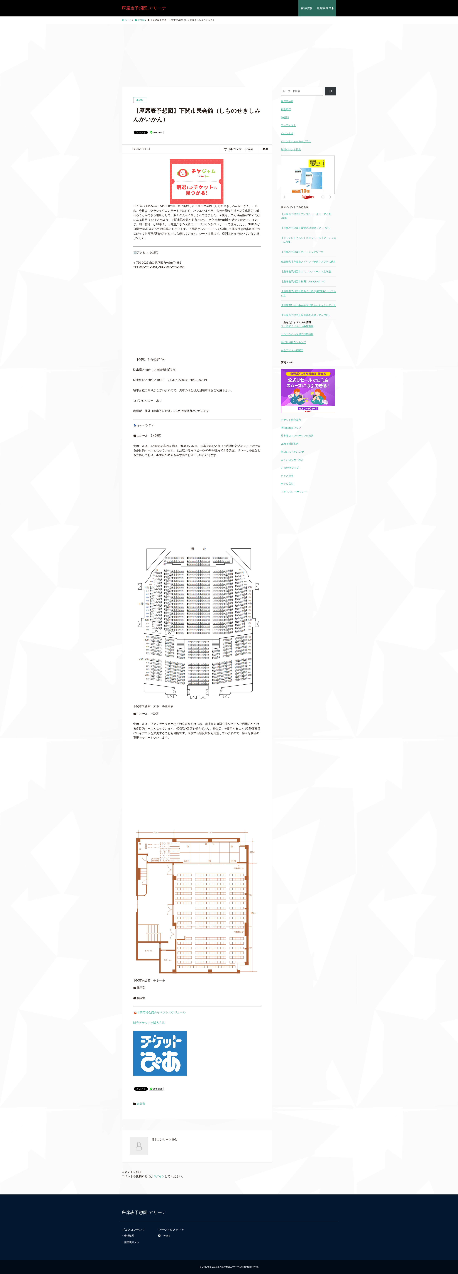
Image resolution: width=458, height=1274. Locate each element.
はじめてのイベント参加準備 (297, 326)
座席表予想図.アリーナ (144, 8)
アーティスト (288, 125)
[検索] (330, 91)
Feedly (166, 1235)
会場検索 (306, 8)
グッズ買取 (287, 475)
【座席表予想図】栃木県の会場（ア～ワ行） (306, 315)
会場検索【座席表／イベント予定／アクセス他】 (308, 261)
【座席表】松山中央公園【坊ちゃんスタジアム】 (308, 305)
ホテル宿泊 (287, 483)
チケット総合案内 (291, 419)
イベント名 (287, 133)
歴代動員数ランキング (293, 342)
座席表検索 (287, 101)
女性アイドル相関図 (292, 350)
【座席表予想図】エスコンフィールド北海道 (306, 271)
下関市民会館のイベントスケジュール (161, 1012)
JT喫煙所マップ (290, 467)
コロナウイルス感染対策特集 (297, 334)
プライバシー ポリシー (294, 491)
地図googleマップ (291, 427)
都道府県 (286, 109)
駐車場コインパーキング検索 (297, 435)
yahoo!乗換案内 (290, 443)
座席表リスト (325, 8)
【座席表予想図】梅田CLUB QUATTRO (303, 281)
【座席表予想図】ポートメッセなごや (302, 251)
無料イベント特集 (291, 149)
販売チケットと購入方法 (149, 1022)
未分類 (141, 1103)
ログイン (159, 1176)
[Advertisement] (229, 51)
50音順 (285, 117)
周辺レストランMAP (292, 451)
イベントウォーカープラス (296, 141)
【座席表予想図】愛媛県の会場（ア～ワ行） (306, 227)
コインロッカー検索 (292, 459)
